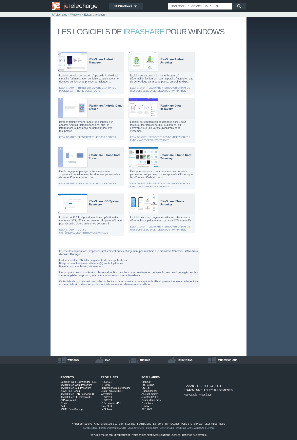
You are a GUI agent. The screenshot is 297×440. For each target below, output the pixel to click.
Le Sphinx (106, 409)
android (145, 360)
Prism (63, 403)
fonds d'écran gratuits (112, 428)
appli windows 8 (196, 428)
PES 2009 (147, 409)
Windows (75, 14)
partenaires (172, 424)
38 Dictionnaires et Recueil (116, 388)
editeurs (158, 424)
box (121, 424)
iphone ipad (185, 360)
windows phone (227, 360)
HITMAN (105, 385)
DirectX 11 (106, 406)
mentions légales (169, 435)
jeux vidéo (211, 424)
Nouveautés (190, 394)
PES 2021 (106, 382)
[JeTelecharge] (78, 6)
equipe (88, 424)
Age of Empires (149, 394)
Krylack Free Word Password (77, 385)
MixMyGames (167, 428)
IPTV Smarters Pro (111, 403)
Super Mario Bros (151, 400)
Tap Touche (147, 385)
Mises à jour (205, 394)
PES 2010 (106, 397)
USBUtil (145, 388)
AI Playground (68, 400)
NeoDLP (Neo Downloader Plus (78, 382)
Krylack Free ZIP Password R (77, 397)
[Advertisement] (223, 112)
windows (73, 360)
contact (198, 424)
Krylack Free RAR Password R (78, 394)
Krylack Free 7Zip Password (77, 388)
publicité (186, 424)
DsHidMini (147, 403)
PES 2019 (106, 400)
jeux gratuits (136, 428)
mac (107, 360)
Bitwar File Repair (70, 391)
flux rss (130, 424)
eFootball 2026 (149, 397)
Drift (62, 406)
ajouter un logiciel (105, 424)
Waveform (106, 394)
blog (222, 424)
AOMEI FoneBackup (71, 409)
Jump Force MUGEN (112, 391)
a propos (77, 424)
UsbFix (145, 406)
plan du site (144, 424)
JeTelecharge (59, 14)
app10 (210, 428)
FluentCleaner (149, 391)
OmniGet (146, 382)
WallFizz (181, 428)
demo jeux (152, 428)
